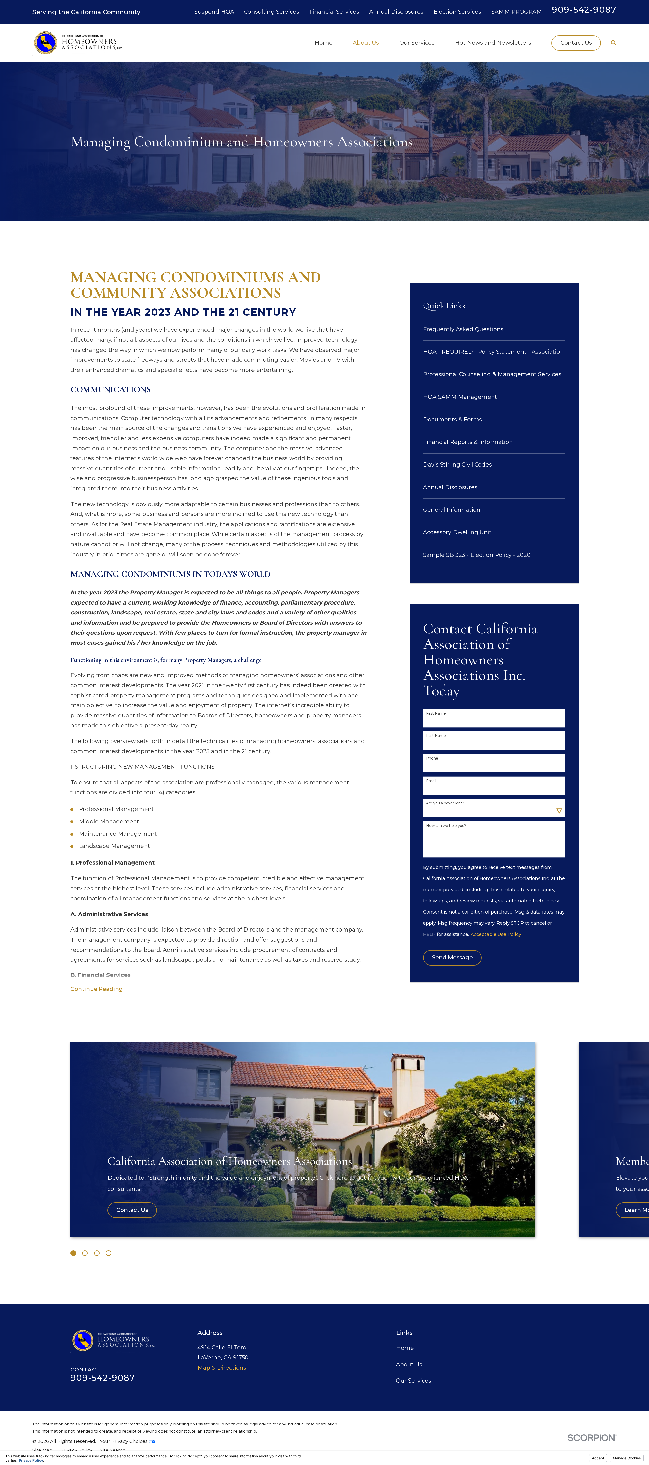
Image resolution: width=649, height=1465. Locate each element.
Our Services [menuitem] (417, 42)
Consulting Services (271, 11)
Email (431, 781)
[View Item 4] (108, 1253)
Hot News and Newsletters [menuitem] (493, 42)
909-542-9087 (584, 10)
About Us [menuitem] (366, 42)
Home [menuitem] (324, 42)
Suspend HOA (214, 11)
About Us (409, 1364)
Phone (432, 758)
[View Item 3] (97, 1253)
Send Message (452, 957)
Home (405, 1348)
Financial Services (334, 11)
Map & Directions (221, 1367)
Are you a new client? (445, 803)
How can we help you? (446, 826)
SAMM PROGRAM (516, 11)
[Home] (78, 43)
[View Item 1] (73, 1253)
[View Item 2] (85, 1253)
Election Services (457, 11)
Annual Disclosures (396, 11)
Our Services (413, 1380)
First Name (436, 713)
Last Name (436, 736)
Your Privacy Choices (124, 1441)
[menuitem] (494, 329)
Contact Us (576, 42)
